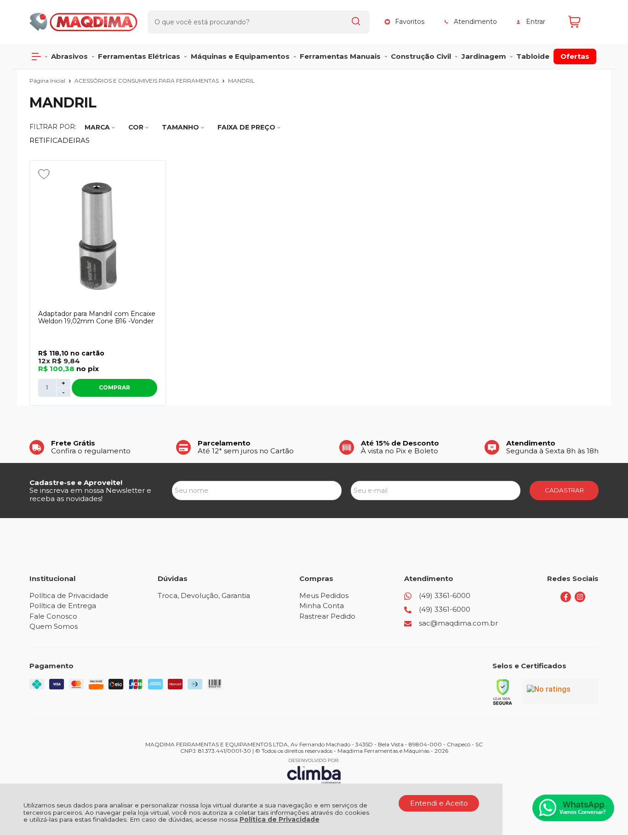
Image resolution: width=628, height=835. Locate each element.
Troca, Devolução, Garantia (204, 595)
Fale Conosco (53, 616)
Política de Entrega (62, 605)
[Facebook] (565, 599)
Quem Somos (53, 626)
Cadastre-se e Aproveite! (75, 482)
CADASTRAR (564, 490)
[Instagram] (580, 599)
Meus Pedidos (323, 595)
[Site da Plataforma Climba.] (314, 770)
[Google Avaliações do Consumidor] (561, 691)
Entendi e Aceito (439, 803)
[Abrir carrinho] (581, 22)
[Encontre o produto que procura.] (356, 22)
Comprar (114, 387)
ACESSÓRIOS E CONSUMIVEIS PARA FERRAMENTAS (147, 80)
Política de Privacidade (280, 819)
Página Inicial (48, 80)
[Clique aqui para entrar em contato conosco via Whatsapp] (573, 808)
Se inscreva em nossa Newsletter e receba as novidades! (90, 494)
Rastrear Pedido (327, 616)
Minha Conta (321, 605)
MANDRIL (241, 80)
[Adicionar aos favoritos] (44, 174)
